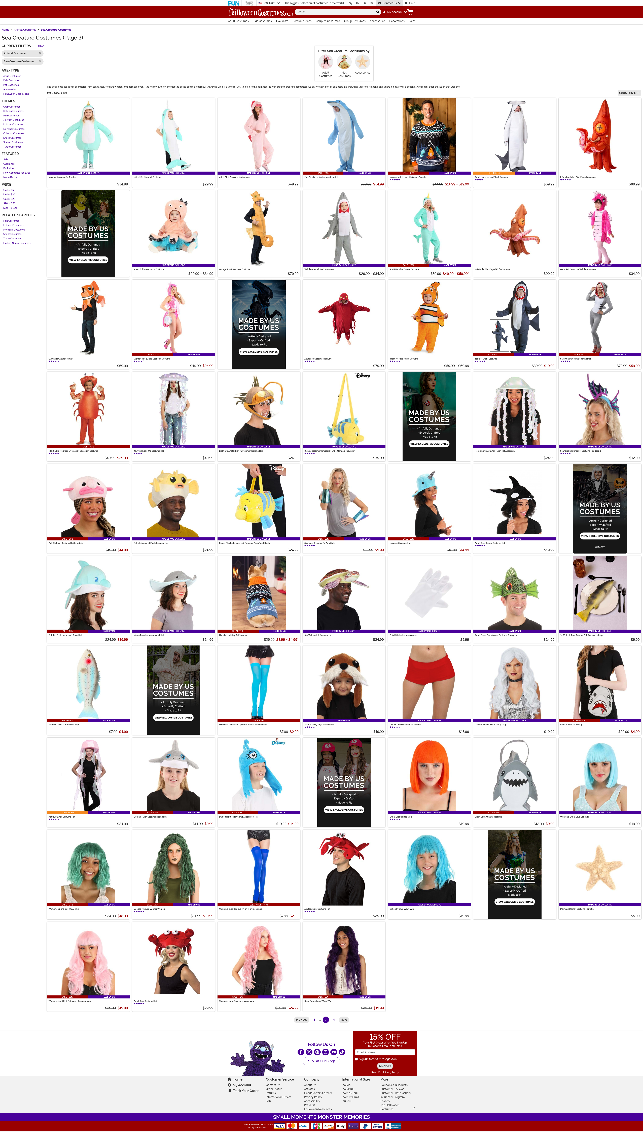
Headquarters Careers (318, 1093)
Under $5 (8, 190)
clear (41, 46)
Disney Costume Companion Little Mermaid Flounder (329, 451)
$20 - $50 (9, 203)
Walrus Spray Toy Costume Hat (319, 725)
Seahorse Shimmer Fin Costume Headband (580, 451)
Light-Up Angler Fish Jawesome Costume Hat (241, 451)
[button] (395, 12)
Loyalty (385, 1101)
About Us (310, 1085)
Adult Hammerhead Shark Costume (491, 177)
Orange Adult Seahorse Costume (234, 269)
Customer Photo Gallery (395, 1093)
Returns (271, 1093)
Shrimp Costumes (13, 142)
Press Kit (309, 1105)
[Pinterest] (317, 1052)
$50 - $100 (10, 208)
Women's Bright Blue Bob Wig (574, 817)
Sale (5, 159)
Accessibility (312, 1101)
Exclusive (282, 21)
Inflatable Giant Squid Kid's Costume (492, 269)
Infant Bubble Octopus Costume (149, 269)
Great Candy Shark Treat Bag (488, 817)
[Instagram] (325, 1052)
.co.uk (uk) (348, 1089)
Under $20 (9, 199)
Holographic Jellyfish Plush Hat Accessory (495, 451)
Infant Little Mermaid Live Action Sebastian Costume (73, 451)
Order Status (274, 1089)
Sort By (627, 92)
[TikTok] (342, 1052)
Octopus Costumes (13, 133)
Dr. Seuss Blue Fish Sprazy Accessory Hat (238, 817)
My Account (242, 1085)
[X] (309, 1052)
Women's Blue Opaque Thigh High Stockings (240, 909)
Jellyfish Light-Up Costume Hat (149, 451)
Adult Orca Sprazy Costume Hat (490, 543)
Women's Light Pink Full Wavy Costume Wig (70, 1001)
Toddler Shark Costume (486, 359)
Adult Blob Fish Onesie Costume (234, 177)
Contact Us (390, 3)
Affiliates (309, 1089)
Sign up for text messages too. (378, 1059)
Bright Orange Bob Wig (401, 817)
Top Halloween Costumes (389, 1107)
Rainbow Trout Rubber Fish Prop (64, 725)
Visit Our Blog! (323, 1061)
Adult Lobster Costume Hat (317, 909)
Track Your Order (246, 1091)
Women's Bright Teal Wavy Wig (64, 909)
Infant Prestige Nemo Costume (404, 359)
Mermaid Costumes (14, 229)
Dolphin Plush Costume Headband (150, 817)
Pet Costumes (11, 85)
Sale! (412, 21)
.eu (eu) (346, 1101)
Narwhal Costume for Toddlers (63, 177)
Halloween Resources (318, 1109)
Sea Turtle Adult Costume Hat (318, 635)
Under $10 (9, 194)
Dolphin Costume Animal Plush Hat (65, 635)
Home (237, 1079)
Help (412, 3)
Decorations (397, 21)
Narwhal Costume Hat (400, 543)
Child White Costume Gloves (403, 635)
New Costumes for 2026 (16, 173)
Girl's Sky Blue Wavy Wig (402, 909)
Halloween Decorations (16, 93)
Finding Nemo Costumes (16, 243)
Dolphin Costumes (13, 111)
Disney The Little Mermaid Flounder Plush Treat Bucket (245, 543)
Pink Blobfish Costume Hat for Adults (66, 543)
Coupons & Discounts (394, 1085)
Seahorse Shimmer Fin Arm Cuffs (319, 543)
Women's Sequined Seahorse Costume (152, 359)
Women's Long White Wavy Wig (490, 725)
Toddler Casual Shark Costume (319, 269)
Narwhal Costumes (13, 129)
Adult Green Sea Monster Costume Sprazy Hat (496, 635)
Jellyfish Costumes (13, 120)
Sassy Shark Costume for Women (575, 359)
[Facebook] (301, 1052)
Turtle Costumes (12, 146)
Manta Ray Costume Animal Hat (149, 635)
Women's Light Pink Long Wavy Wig (236, 1001)
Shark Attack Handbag (571, 725)
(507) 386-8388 (364, 3)
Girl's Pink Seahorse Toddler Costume (578, 269)
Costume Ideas (302, 21)
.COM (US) (270, 3)
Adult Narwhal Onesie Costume (404, 269)
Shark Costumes (12, 138)
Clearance (9, 164)
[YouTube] (333, 1052)
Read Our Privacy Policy (385, 1072)
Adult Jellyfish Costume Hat (62, 817)
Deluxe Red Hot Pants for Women (405, 725)
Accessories (377, 21)
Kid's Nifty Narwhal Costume (147, 177)
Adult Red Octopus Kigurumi (318, 359)
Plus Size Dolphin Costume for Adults (321, 177)
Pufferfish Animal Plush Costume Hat (151, 543)
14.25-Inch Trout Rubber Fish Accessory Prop (581, 635)
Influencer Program (392, 1097)
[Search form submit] (377, 12)
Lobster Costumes (13, 124)
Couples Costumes (328, 21)
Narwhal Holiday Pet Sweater (233, 635)
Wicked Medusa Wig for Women (149, 909)
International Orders (278, 1097)
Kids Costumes (262, 21)
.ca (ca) (346, 1085)
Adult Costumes (238, 21)
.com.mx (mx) (350, 1097)
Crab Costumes (11, 106)
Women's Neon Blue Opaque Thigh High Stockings (243, 725)
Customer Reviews (392, 1089)
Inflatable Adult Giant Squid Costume (578, 177)
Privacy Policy (313, 1097)
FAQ (268, 1101)
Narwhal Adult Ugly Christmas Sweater (408, 177)
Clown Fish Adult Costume (61, 359)
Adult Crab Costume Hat (145, 1001)
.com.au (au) (350, 1093)
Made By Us (10, 177)
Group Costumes (355, 21)
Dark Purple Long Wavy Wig (318, 1001)
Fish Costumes (11, 115)
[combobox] (334, 12)
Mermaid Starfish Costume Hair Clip (577, 909)
